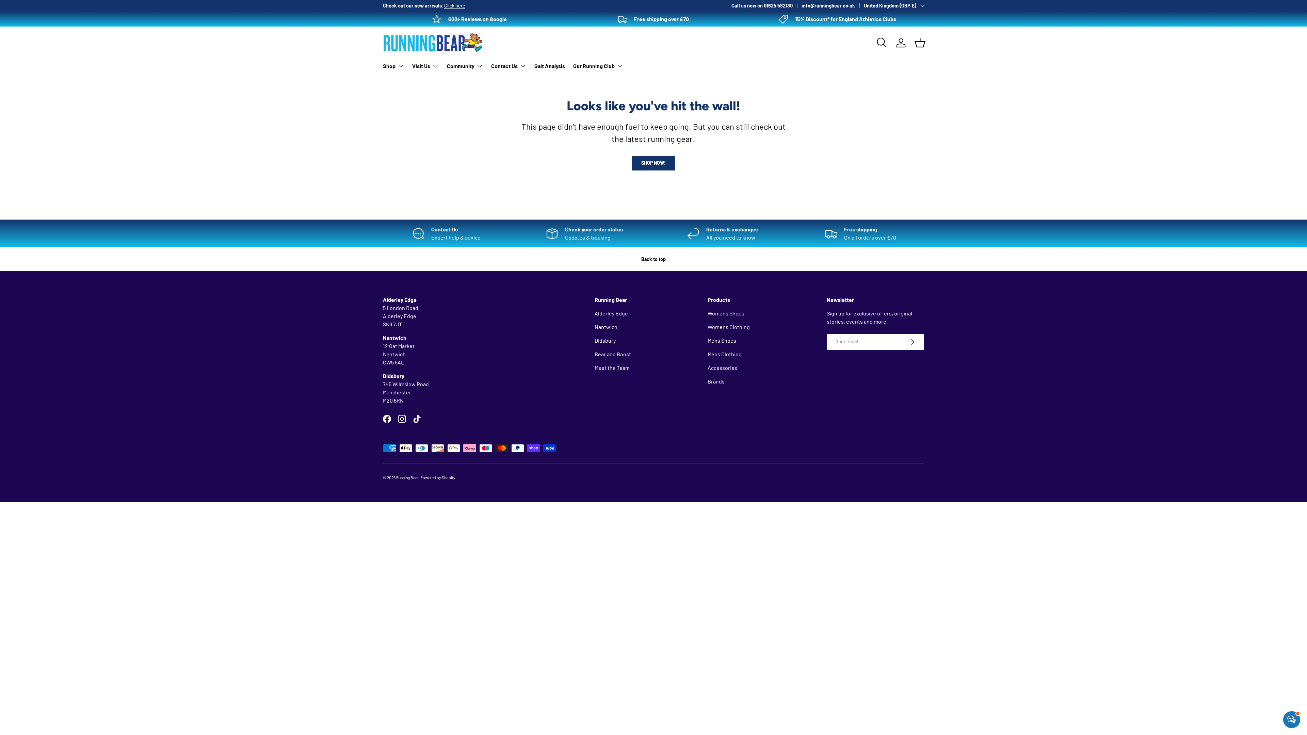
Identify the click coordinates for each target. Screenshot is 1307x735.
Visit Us (421, 66)
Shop (389, 66)
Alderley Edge (611, 313)
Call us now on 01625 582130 (762, 6)
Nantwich (606, 327)
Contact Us (504, 66)
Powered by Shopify (437, 477)
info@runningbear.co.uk (828, 6)
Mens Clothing (725, 354)
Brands (716, 381)
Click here (454, 6)
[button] (920, 42)
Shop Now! (653, 163)
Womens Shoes (726, 313)
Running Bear (407, 477)
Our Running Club (594, 66)
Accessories (722, 367)
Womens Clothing (729, 327)
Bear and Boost (613, 354)
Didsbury (605, 340)
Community (460, 66)
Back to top (653, 259)
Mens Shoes (722, 340)
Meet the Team (612, 367)
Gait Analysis (549, 66)
